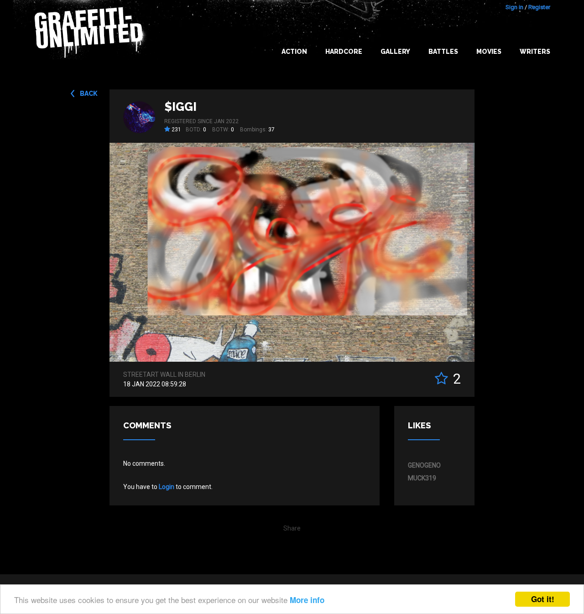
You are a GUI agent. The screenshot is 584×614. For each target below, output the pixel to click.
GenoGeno (424, 465)
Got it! (542, 598)
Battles (443, 51)
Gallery (395, 51)
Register (539, 7)
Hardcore (343, 51)
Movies (488, 51)
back (89, 93)
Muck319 (422, 478)
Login (166, 486)
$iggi (180, 107)
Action (294, 51)
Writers (535, 51)
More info (307, 599)
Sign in (514, 7)
